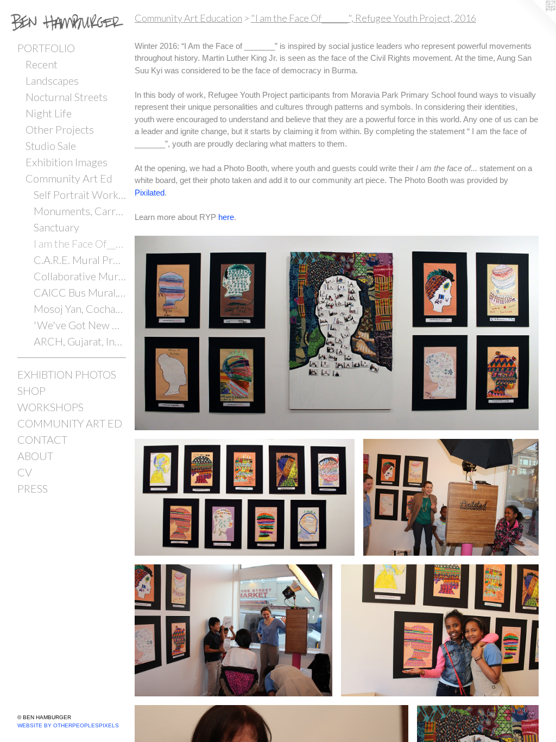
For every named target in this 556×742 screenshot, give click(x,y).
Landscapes (52, 80)
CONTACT (42, 439)
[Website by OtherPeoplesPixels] (534, 21)
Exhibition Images (67, 161)
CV (24, 472)
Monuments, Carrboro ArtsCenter (80, 210)
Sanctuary (56, 227)
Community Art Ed (69, 178)
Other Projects (60, 129)
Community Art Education (188, 18)
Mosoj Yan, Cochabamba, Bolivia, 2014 (80, 308)
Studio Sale (51, 145)
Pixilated (150, 192)
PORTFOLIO (46, 47)
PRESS (32, 488)
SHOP (31, 390)
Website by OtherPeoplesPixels (68, 725)
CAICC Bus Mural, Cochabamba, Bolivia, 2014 (80, 292)
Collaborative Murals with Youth (80, 275)
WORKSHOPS (50, 406)
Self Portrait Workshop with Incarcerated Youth (80, 194)
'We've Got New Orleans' (80, 324)
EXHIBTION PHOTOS (66, 374)
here (226, 217)
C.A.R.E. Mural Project (80, 259)
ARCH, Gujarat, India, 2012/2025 (80, 341)
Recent (42, 64)
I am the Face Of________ (80, 243)
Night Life (49, 113)
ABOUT (35, 455)
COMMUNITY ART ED (69, 423)
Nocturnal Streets (67, 96)
